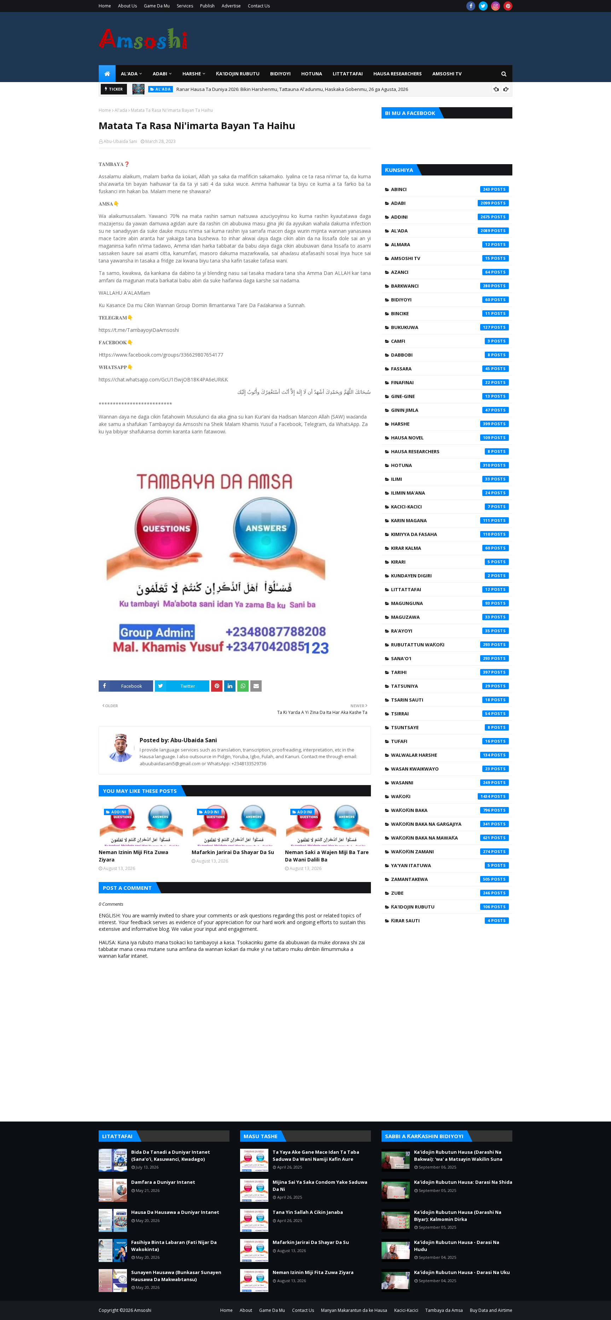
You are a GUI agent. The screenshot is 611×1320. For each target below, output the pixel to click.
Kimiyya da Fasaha (440, 534)
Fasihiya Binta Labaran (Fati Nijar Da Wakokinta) (174, 1245)
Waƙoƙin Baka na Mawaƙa (440, 838)
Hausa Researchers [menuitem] (397, 73)
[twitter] (483, 6)
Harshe (440, 424)
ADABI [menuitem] (160, 73)
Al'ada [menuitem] (129, 73)
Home (105, 6)
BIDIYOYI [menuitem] (280, 73)
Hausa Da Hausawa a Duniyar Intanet (175, 1212)
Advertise (231, 6)
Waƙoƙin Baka (440, 810)
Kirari (440, 562)
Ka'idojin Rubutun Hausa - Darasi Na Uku (462, 1272)
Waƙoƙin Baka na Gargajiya (440, 824)
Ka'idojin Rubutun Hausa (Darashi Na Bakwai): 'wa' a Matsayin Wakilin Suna (458, 1155)
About (246, 1310)
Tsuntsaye (440, 727)
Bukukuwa (440, 327)
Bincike (440, 313)
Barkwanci (440, 286)
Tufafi (440, 741)
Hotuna (440, 465)
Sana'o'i (440, 658)
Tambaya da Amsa (444, 1310)
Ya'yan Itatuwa (440, 865)
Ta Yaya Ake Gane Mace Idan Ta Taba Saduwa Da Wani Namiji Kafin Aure (316, 1155)
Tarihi (440, 672)
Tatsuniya (440, 686)
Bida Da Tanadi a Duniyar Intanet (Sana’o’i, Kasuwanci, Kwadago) (170, 1155)
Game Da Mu (157, 6)
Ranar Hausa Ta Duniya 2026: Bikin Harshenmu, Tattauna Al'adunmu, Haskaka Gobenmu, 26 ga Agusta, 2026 (292, 89)
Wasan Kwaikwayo (440, 769)
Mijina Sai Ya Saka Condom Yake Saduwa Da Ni (320, 1185)
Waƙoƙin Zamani (440, 851)
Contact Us (259, 6)
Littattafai (440, 589)
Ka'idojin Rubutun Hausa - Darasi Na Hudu (456, 1245)
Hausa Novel (440, 437)
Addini (440, 217)
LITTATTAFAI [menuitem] (348, 73)
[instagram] (495, 6)
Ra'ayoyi (440, 631)
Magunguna (440, 603)
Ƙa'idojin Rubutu (440, 907)
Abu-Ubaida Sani (120, 141)
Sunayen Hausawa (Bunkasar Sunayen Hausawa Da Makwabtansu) (176, 1275)
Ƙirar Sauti (440, 920)
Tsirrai (440, 713)
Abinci (440, 189)
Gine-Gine (440, 396)
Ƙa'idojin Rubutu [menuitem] (238, 73)
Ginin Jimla (440, 410)
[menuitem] (107, 73)
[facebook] (470, 6)
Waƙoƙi (440, 796)
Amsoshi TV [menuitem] (446, 73)
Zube (440, 893)
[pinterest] (508, 6)
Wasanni (440, 782)
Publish (207, 6)
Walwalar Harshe (440, 755)
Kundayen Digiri (440, 575)
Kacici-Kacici (440, 506)
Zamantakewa (440, 879)
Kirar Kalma (440, 548)
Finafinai (440, 382)
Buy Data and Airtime (491, 1310)
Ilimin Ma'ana (440, 493)
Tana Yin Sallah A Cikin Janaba (308, 1212)
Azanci (440, 272)
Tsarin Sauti (440, 700)
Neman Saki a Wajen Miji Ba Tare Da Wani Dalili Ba (327, 856)
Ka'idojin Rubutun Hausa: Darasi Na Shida (463, 1182)
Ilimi (440, 479)
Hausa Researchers (440, 451)
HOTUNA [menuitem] (311, 73)
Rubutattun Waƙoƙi (440, 644)
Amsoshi (142, 1310)
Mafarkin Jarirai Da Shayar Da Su (233, 852)
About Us (127, 6)
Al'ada (121, 110)
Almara (440, 244)
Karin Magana (440, 520)
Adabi (440, 203)
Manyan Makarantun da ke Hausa (354, 1310)
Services (185, 6)
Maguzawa (440, 617)
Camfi (440, 341)
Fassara (440, 368)
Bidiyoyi (440, 299)
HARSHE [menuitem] (191, 73)
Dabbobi (440, 355)
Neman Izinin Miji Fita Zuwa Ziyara (133, 856)
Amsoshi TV (440, 258)
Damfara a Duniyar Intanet (163, 1182)
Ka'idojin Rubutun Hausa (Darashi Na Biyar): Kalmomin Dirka (457, 1215)
